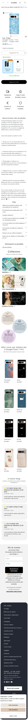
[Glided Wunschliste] (20, 3)
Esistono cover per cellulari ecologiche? (12, 233)
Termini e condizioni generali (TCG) (12, 656)
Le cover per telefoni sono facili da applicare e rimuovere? (13, 224)
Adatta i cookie (13, 716)
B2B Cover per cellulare (10, 611)
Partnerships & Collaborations (11, 615)
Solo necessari (13, 705)
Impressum (6, 653)
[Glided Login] (8, 3)
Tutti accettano (13, 710)
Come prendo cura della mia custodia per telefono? (12, 228)
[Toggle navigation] (3, 3)
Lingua (14, 693)
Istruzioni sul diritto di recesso (11, 666)
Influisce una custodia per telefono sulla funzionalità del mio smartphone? (12, 206)
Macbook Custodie (8, 634)
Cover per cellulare (9, 7)
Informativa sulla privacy (14, 591)
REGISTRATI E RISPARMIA (14, 570)
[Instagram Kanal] (5, 682)
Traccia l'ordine (7, 646)
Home (2, 7)
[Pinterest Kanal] (7, 682)
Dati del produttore (7, 247)
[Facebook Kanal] (9, 682)
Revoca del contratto (13, 688)
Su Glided (6, 608)
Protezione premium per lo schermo (13, 627)
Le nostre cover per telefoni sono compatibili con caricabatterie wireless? (13, 219)
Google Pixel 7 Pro (18, 7)
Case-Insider (7, 618)
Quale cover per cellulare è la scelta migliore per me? (13, 236)
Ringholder (6, 637)
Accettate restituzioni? (7, 215)
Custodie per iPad (8, 631)
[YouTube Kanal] (12, 682)
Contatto (6, 643)
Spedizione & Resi (8, 662)
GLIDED (14, 3)
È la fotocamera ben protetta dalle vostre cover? (12, 211)
